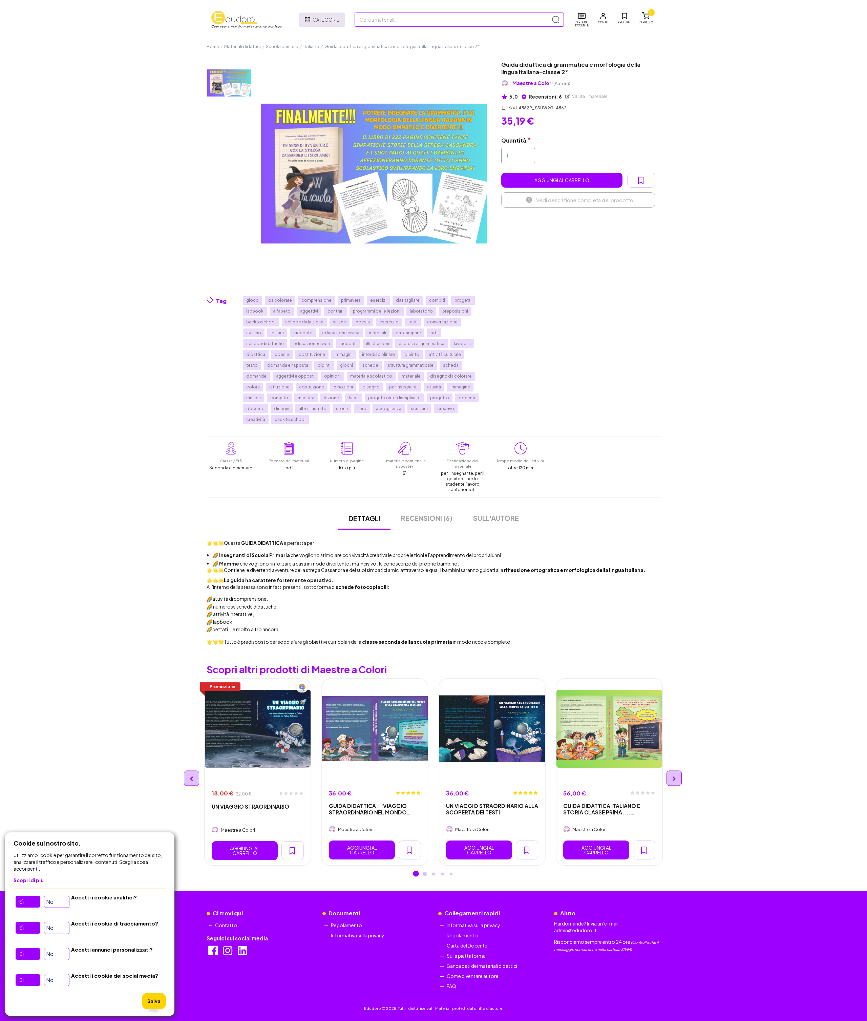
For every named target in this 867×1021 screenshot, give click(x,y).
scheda (451, 365)
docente (255, 408)
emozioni (343, 386)
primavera (351, 300)
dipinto (411, 354)
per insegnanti (403, 386)
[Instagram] (228, 953)
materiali (377, 332)
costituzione (312, 354)
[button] (603, 18)
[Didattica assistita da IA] (302, 687)
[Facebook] (213, 953)
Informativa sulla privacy (357, 935)
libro (361, 408)
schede (370, 365)
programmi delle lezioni (376, 311)
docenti (467, 397)
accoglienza (388, 408)
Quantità (513, 140)
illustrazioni (377, 343)
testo (252, 365)
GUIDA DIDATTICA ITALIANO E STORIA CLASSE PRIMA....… (601, 809)
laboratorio (421, 311)
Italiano (311, 46)
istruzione (279, 386)
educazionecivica (311, 343)
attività (434, 386)
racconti (348, 343)
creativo (445, 408)
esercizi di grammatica (421, 343)
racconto (303, 332)
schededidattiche (265, 343)
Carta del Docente (467, 945)
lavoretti (462, 343)
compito (279, 397)
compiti (437, 300)
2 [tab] (424, 874)
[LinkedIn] (243, 953)
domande (256, 376)
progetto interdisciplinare (394, 397)
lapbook (254, 311)
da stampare (408, 332)
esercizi (378, 300)
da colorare (280, 300)
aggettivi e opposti (295, 376)
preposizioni (455, 311)
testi (413, 321)
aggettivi (309, 311)
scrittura (419, 408)
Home (213, 46)
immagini (344, 354)
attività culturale (445, 354)
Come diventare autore (473, 976)
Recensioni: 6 (545, 96)
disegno (371, 386)
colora (253, 386)
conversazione (442, 321)
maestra (306, 397)
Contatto (226, 925)
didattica (255, 354)
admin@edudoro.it (575, 930)
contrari (335, 311)
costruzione (311, 386)
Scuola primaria (282, 46)
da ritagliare (408, 300)
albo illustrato (312, 408)
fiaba (353, 397)
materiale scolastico (371, 376)
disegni (281, 408)
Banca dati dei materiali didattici (482, 966)
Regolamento (346, 925)
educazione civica (340, 332)
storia (342, 408)
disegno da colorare (451, 376)
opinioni (332, 376)
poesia (363, 321)
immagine (460, 386)
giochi (346, 365)
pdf (434, 332)
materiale (411, 376)
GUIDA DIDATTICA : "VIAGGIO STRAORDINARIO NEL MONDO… (370, 809)
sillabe (339, 321)
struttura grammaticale (411, 365)
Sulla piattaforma (466, 956)
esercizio (389, 321)
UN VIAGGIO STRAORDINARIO (250, 806)
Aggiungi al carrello (561, 180)
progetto (439, 397)
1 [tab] (416, 874)
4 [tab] (442, 874)
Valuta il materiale (589, 96)
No (50, 901)
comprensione (316, 300)
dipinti (324, 365)
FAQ (451, 986)
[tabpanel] (257, 772)
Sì (21, 901)
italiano (253, 332)
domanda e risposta (287, 365)
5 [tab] (451, 874)
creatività (255, 419)
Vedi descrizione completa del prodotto (584, 200)
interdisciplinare (378, 354)
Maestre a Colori (541, 83)
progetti (462, 300)
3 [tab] (433, 874)
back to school (290, 419)
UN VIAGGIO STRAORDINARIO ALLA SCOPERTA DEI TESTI (492, 809)
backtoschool (261, 321)
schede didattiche (304, 321)
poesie (282, 354)
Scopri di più (29, 880)
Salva (154, 1001)
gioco (252, 300)
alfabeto (282, 311)
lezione (331, 397)
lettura (277, 332)
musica (253, 397)
